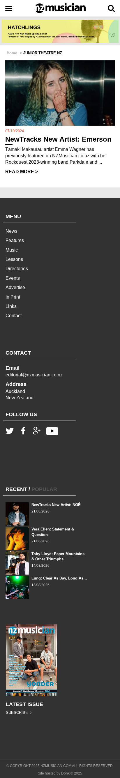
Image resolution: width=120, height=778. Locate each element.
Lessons (14, 259)
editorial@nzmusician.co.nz (34, 374)
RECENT (16, 489)
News (11, 231)
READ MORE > (21, 171)
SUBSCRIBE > (19, 712)
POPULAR (44, 489)
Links (11, 306)
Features (15, 240)
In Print (13, 297)
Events (13, 278)
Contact (14, 315)
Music (12, 250)
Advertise (15, 287)
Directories (17, 268)
